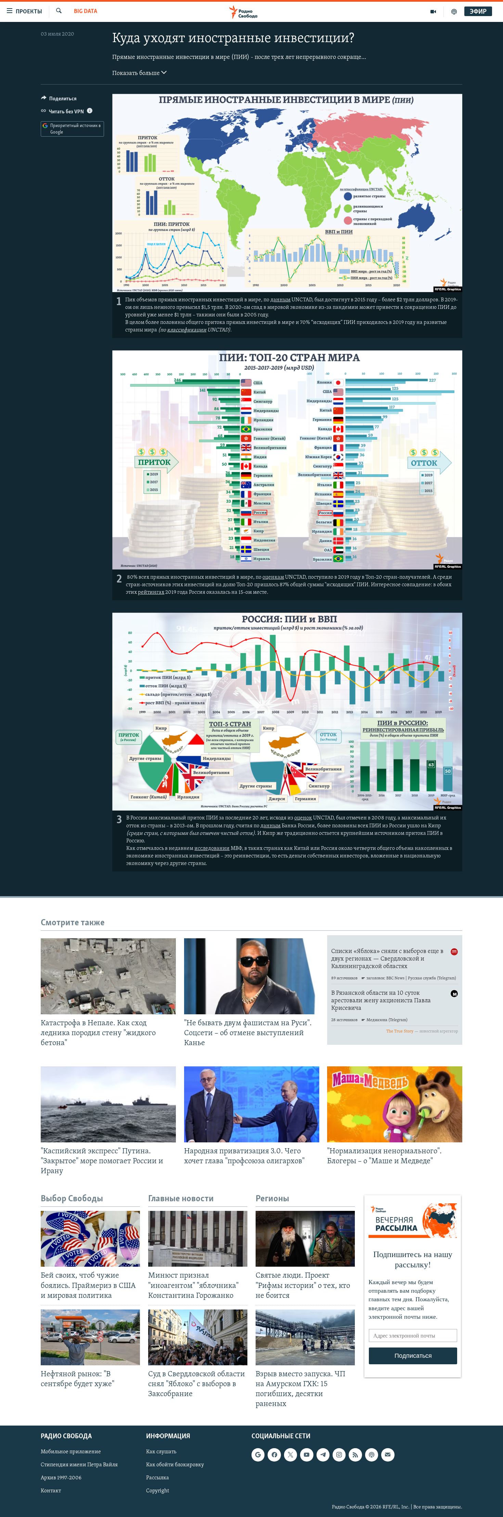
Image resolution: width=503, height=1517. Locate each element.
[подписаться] (387, 1455)
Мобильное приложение (71, 1452)
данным (280, 300)
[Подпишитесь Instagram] (339, 1455)
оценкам (273, 577)
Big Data (85, 12)
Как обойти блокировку (175, 1465)
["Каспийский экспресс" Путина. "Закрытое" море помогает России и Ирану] (108, 1104)
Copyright (157, 1491)
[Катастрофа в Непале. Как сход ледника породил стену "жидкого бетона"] (108, 976)
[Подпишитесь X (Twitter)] (290, 1455)
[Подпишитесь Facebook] (274, 1455)
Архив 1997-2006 (61, 1478)
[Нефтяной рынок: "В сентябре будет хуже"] (90, 1337)
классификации (186, 330)
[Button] (59, 100)
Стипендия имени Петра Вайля (79, 1465)
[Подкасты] (371, 1455)
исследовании (212, 848)
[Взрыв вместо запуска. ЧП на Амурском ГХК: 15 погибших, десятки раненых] (305, 1337)
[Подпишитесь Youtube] (306, 1455)
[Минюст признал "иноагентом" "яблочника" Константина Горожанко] (197, 1239)
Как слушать (161, 1452)
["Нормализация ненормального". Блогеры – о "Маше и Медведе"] (394, 1104)
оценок (303, 818)
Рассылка (157, 1478)
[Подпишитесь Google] (258, 1455)
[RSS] (355, 1455)
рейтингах (151, 592)
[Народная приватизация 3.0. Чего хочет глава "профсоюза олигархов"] (251, 1104)
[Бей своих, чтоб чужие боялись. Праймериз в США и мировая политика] (90, 1239)
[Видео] (433, 12)
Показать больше (136, 74)
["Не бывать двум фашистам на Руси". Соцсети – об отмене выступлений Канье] (251, 976)
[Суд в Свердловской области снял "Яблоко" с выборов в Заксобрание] (197, 1337)
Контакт (51, 1491)
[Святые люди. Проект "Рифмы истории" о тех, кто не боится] (305, 1239)
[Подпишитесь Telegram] (323, 1455)
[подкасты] (454, 12)
